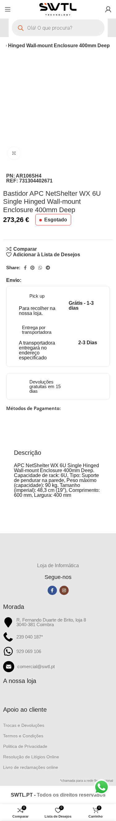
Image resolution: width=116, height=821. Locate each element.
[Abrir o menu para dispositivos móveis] (8, 9)
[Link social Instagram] (64, 590)
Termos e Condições (23, 735)
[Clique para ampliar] (14, 153)
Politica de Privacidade (25, 746)
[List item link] (58, 666)
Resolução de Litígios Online (31, 756)
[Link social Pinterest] (32, 268)
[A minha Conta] (108, 9)
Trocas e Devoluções (23, 725)
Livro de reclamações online (30, 767)
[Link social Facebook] (25, 268)
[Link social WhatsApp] (40, 268)
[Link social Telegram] (48, 268)
